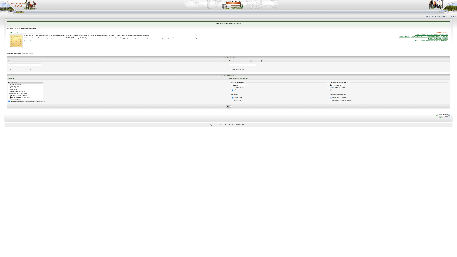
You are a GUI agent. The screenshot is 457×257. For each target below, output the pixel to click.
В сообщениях (238, 97)
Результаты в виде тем (339, 97)
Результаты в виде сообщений (341, 100)
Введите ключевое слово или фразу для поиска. (22, 69)
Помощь (427, 16)
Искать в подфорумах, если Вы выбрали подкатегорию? (28, 101)
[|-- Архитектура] (25, 86)
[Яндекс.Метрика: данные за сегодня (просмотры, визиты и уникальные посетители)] (442, 115)
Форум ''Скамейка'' (15, 53)
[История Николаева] (25, 84)
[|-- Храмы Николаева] (25, 88)
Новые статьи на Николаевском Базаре (22, 28)
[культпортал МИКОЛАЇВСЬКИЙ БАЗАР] (18, 4)
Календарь (452, 16)
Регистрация (237, 23)
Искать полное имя (238, 69)
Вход (230, 23)
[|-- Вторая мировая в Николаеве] (25, 97)
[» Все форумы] (25, 82)
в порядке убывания (338, 87)
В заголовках (238, 100)
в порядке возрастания (339, 90)
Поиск (434, 16)
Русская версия (215, 125)
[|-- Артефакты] (25, 90)
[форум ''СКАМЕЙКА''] (232, 1)
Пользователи (442, 16)
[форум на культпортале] (15, 1)
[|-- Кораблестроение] (25, 99)
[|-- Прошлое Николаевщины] (25, 95)
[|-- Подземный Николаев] (25, 92)
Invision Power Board (226, 125)
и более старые (238, 87)
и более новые (238, 90)
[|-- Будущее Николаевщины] (25, 93)
